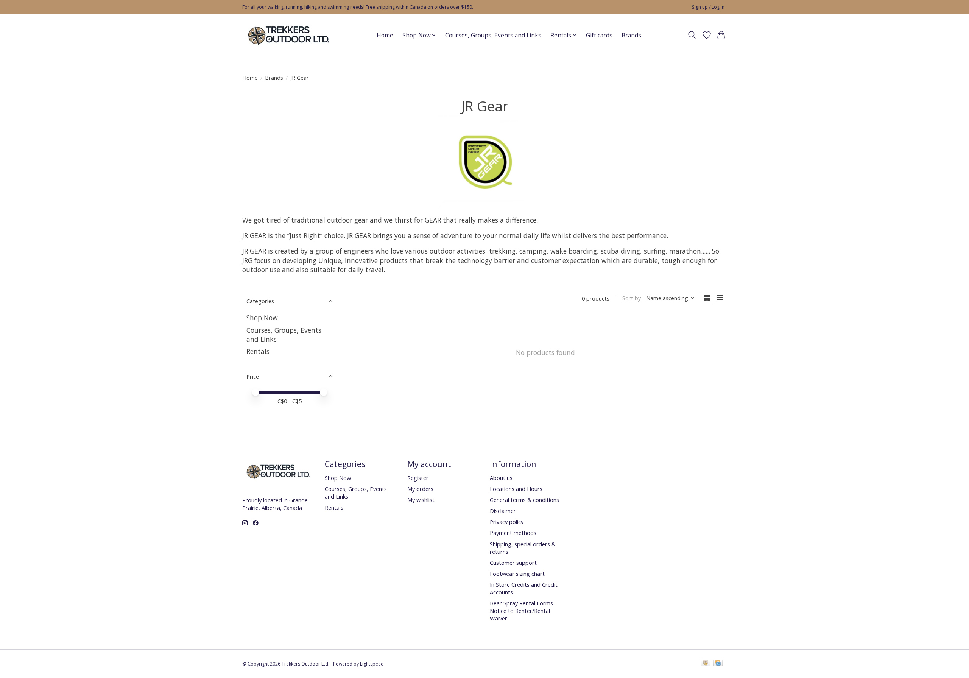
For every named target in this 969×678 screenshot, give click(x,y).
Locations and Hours (516, 489)
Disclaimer (503, 510)
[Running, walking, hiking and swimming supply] (288, 35)
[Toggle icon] (692, 35)
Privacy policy (506, 521)
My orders (420, 489)
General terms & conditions (524, 499)
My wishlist (421, 499)
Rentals (258, 351)
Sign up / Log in (708, 7)
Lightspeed (372, 664)
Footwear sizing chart (517, 573)
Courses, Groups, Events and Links (493, 35)
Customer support (513, 562)
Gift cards (599, 35)
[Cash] (705, 663)
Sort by (631, 298)
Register (417, 478)
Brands (631, 35)
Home (385, 35)
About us (501, 478)
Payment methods (513, 532)
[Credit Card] (718, 663)
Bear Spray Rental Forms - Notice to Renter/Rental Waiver (523, 610)
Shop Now (262, 317)
